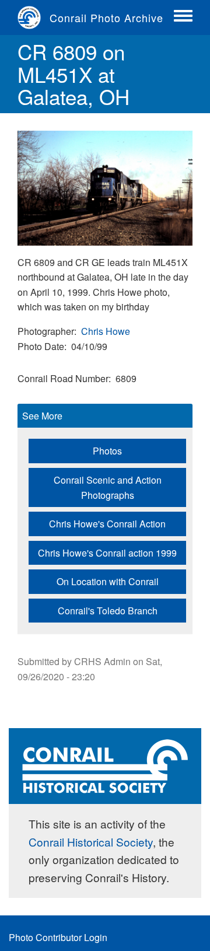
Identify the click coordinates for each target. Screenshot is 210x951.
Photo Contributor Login (58, 937)
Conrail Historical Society (91, 841)
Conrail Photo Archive (106, 17)
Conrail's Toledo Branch (108, 610)
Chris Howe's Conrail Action (107, 523)
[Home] (34, 17)
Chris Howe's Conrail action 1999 (107, 553)
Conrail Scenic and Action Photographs (108, 487)
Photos (107, 450)
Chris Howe (105, 331)
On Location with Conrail (108, 581)
